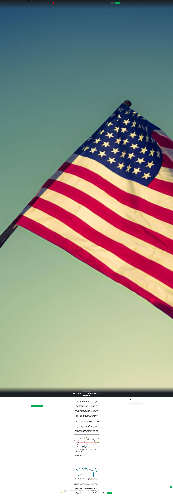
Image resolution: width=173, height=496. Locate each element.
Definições (104, 492)
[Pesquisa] (106, 3)
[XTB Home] (54, 3)
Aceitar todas (109, 492)
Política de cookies (73, 494)
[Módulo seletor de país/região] (109, 3)
